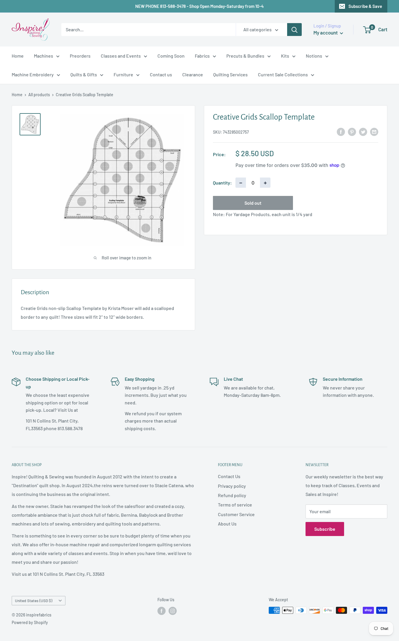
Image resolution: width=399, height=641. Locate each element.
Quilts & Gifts (83, 74)
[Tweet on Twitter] (363, 131)
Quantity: (222, 182)
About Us (227, 523)
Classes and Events (121, 55)
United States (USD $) (33, 600)
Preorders (80, 55)
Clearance (192, 74)
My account (326, 32)
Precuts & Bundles (245, 55)
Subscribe (324, 529)
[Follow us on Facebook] (161, 611)
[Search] (294, 29)
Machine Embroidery (33, 74)
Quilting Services (230, 74)
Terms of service (235, 504)
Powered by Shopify (30, 622)
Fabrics (202, 55)
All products (39, 94)
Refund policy (232, 495)
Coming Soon (171, 55)
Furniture (123, 74)
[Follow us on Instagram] (173, 611)
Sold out (252, 203)
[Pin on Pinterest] (352, 131)
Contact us (161, 74)
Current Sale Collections (283, 74)
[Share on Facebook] (341, 131)
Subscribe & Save (365, 6)
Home (18, 55)
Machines (43, 55)
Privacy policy (232, 486)
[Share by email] (374, 131)
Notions (314, 55)
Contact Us (229, 476)
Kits (285, 55)
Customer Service (236, 514)
